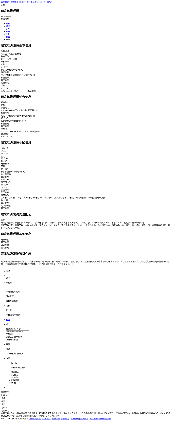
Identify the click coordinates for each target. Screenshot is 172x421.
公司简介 (46, 418)
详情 (8, 26)
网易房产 (5, 2)
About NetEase (35, 418)
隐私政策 (84, 418)
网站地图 (94, 418)
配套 (8, 37)
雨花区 (22, 2)
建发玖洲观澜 (46, 2)
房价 (8, 31)
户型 (8, 29)
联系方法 (56, 418)
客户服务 (75, 418)
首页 (8, 23)
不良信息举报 (105, 418)
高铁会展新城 (33, 2)
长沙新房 (14, 2)
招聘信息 (65, 418)
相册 (8, 34)
